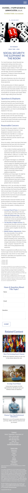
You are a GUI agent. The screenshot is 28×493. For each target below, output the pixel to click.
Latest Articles (14, 461)
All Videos (14, 462)
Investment (14, 452)
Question (5, 310)
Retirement (14, 450)
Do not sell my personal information (9, 487)
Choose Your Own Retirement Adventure (14, 416)
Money (14, 458)
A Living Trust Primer (14, 384)
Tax (14, 456)
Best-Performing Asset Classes (14, 354)
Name (5, 292)
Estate (14, 453)
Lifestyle (14, 459)
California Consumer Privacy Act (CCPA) (16, 484)
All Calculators (14, 464)
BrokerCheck (3, 467)
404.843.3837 (15, 20)
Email (5, 301)
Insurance (14, 455)
